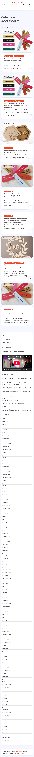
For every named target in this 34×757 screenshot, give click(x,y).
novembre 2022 (6, 539)
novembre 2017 (6, 684)
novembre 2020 (6, 603)
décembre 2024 (6, 469)
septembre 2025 (6, 449)
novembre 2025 (6, 444)
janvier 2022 (5, 567)
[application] (17, 363)
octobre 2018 (5, 668)
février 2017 (5, 704)
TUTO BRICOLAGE (9, 262)
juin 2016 (4, 721)
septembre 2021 (6, 578)
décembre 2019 (6, 634)
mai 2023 (4, 522)
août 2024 (5, 480)
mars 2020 (5, 626)
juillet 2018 (5, 676)
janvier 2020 (5, 631)
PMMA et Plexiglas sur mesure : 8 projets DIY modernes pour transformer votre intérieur (17, 383)
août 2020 (5, 612)
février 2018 (5, 681)
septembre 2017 (6, 690)
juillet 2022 (5, 550)
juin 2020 (4, 617)
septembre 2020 (6, 609)
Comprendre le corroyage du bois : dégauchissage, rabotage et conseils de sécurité (16, 392)
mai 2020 (4, 620)
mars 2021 (5, 595)
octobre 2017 (5, 687)
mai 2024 (4, 488)
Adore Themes (18, 753)
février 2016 (5, 729)
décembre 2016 (6, 709)
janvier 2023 (5, 533)
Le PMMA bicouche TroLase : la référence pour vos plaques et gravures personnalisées (15, 105)
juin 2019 (4, 651)
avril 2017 (4, 698)
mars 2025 (5, 463)
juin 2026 (4, 424)
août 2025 (5, 452)
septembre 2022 (6, 544)
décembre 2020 (6, 600)
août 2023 (5, 514)
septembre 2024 (6, 477)
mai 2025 (4, 460)
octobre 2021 (5, 575)
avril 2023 (5, 525)
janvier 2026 (5, 438)
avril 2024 (5, 491)
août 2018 (5, 673)
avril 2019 (4, 656)
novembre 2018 (6, 665)
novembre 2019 (6, 637)
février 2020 (5, 628)
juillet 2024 (5, 483)
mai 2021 (4, 589)
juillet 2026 (5, 421)
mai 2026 (4, 427)
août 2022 (5, 547)
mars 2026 (5, 432)
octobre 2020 (6, 606)
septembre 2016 (6, 718)
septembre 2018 (6, 670)
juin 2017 (4, 696)
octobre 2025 (6, 446)
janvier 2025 (5, 466)
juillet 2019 (5, 648)
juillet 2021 (5, 584)
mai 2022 (4, 556)
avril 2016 (4, 726)
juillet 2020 (5, 614)
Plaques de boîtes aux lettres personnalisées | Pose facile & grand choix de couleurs (16, 196)
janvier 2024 (5, 500)
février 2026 (5, 435)
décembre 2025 (6, 441)
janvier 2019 (5, 662)
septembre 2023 (6, 511)
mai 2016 (4, 724)
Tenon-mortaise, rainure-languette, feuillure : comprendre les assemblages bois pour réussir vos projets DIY (16, 404)
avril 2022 (5, 558)
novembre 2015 (6, 737)
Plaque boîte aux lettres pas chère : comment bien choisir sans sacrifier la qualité (15, 314)
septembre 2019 (6, 642)
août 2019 (5, 645)
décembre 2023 (6, 502)
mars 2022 (5, 561)
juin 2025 (4, 458)
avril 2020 (5, 623)
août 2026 (5, 418)
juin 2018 (4, 679)
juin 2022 (4, 553)
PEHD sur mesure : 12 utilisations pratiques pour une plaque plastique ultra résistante (16, 399)
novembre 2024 (6, 472)
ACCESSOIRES (9, 56)
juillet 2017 (5, 693)
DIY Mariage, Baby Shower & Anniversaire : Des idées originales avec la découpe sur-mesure (16, 267)
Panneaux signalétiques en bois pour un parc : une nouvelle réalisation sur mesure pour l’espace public (16, 409)
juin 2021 (4, 586)
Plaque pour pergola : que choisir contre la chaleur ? (16, 396)
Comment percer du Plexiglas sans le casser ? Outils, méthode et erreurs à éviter (16, 388)
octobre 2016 (5, 715)
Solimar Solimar (10, 63)
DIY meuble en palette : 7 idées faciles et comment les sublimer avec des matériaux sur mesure (16, 379)
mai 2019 (4, 654)
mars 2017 (5, 701)
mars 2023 (5, 528)
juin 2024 (4, 486)
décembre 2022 (6, 536)
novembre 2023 (6, 505)
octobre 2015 (5, 740)
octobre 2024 (6, 474)
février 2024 (5, 497)
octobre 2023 (6, 508)
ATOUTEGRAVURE (19, 56)
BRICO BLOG (17, 2)
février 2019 (5, 659)
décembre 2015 (6, 735)
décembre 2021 (6, 570)
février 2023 (5, 530)
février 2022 (5, 564)
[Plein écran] (29, 369)
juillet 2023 (5, 516)
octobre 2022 (6, 542)
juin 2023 (4, 519)
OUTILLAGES (5, 345)
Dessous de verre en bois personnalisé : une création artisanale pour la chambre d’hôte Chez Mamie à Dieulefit (15, 220)
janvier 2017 (5, 707)
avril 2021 (4, 592)
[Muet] (27, 369)
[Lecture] (4, 369)
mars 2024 (5, 494)
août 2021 (5, 581)
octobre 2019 (5, 640)
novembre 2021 (6, 572)
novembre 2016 (6, 712)
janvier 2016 (5, 732)
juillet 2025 (5, 455)
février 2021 (5, 598)
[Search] (31, 8)
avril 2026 (5, 430)
